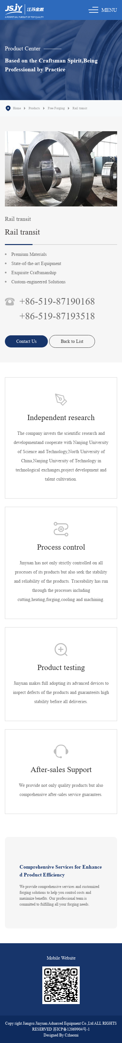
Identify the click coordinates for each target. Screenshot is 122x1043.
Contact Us (26, 341)
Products (34, 108)
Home (17, 108)
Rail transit (80, 108)
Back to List (72, 341)
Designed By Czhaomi (61, 1035)
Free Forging (56, 108)
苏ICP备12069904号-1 (71, 1029)
